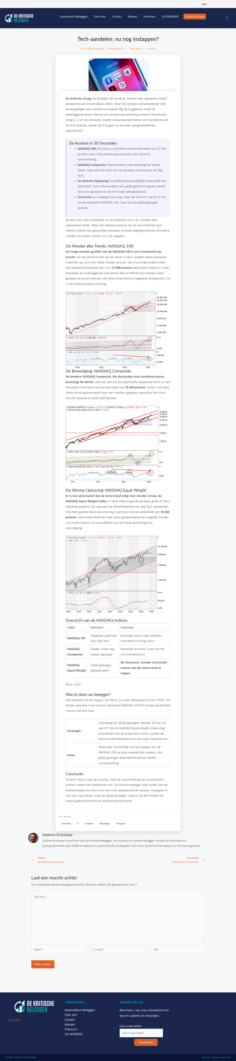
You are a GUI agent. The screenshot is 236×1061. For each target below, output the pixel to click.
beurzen (151, 48)
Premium (149, 16)
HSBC (77, 684)
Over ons (99, 16)
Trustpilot (14, 1020)
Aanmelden (146, 1042)
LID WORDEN (170, 16)
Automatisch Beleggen (74, 16)
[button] (66, 823)
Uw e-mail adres (131, 1026)
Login (204, 3)
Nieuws (132, 16)
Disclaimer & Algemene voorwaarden (216, 1057)
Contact (117, 16)
